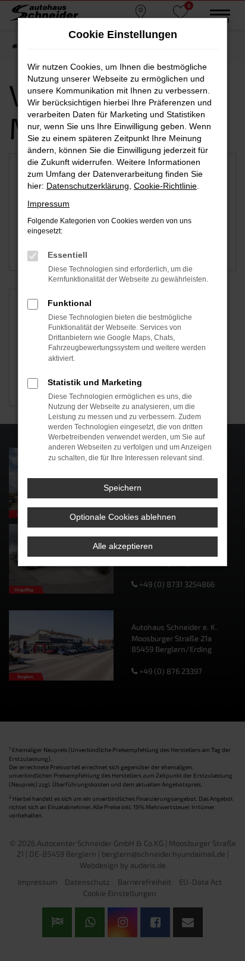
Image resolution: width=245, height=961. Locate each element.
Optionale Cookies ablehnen (123, 517)
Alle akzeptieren (123, 546)
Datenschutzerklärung (87, 186)
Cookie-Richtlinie (165, 186)
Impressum (48, 203)
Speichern (122, 487)
